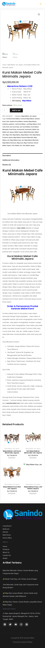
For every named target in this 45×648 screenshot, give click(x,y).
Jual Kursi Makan (20, 124)
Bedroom (6, 529)
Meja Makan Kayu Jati (17, 140)
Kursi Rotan (12, 129)
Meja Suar (20, 143)
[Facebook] (5, 624)
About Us (6, 552)
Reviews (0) (6, 165)
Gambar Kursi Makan (16, 121)
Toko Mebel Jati (17, 145)
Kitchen (5, 532)
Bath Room (7, 535)
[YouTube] (16, 624)
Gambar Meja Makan (29, 121)
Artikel (5, 558)
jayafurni (11, 124)
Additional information (10, 160)
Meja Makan (16, 135)
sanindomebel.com (13, 403)
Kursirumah (20, 129)
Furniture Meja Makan (27, 119)
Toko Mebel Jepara (28, 145)
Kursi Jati (9, 127)
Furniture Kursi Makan (13, 119)
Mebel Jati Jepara (8, 132)
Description (6, 155)
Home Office (7, 538)
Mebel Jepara (18, 132)
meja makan (21, 228)
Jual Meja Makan (31, 124)
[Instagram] (21, 624)
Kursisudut (28, 129)
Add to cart (16, 110)
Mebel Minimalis (29, 132)
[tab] (22, 155)
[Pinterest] (27, 624)
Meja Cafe (9, 135)
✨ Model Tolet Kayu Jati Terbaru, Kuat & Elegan (20, 579)
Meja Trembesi (28, 143)
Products (6, 549)
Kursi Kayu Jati (17, 127)
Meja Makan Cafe (26, 135)
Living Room (7, 526)
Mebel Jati (35, 129)
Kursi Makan (26, 127)
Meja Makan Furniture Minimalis (23, 137)
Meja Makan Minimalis (31, 140)
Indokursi (5, 124)
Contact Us (7, 555)
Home (4, 65)
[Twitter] (10, 624)
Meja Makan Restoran (9, 143)
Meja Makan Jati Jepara (15, 65)
